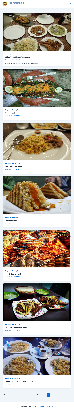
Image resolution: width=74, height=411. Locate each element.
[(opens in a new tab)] (37, 88)
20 (45, 395)
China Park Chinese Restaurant (17, 57)
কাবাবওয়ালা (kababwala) (13, 274)
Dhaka (14, 54)
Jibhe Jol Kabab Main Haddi (16, 328)
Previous (7, 395)
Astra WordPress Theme (47, 406)
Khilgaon (18, 54)
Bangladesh (8, 54)
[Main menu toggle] (70, 4)
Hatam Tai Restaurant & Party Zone (19, 381)
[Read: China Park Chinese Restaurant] (37, 32)
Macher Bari (10, 113)
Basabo (14, 110)
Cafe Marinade (11, 220)
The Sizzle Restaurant (13, 167)
